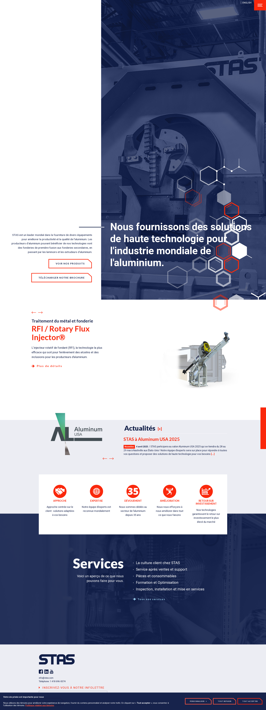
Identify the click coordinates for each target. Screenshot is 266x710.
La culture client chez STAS (158, 563)
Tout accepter (250, 701)
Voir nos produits (70, 263)
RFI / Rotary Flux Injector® (61, 333)
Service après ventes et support (161, 569)
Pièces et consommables (156, 576)
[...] (213, 454)
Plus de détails (49, 366)
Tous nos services (151, 599)
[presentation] (34, 312)
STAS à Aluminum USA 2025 (152, 439)
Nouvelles (129, 447)
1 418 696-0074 (58, 681)
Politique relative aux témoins (39, 705)
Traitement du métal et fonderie (62, 320)
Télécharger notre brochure (62, 277)
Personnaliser (198, 701)
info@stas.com (46, 678)
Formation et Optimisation (157, 582)
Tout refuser (224, 701)
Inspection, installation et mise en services (170, 589)
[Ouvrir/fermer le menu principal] (260, 5)
